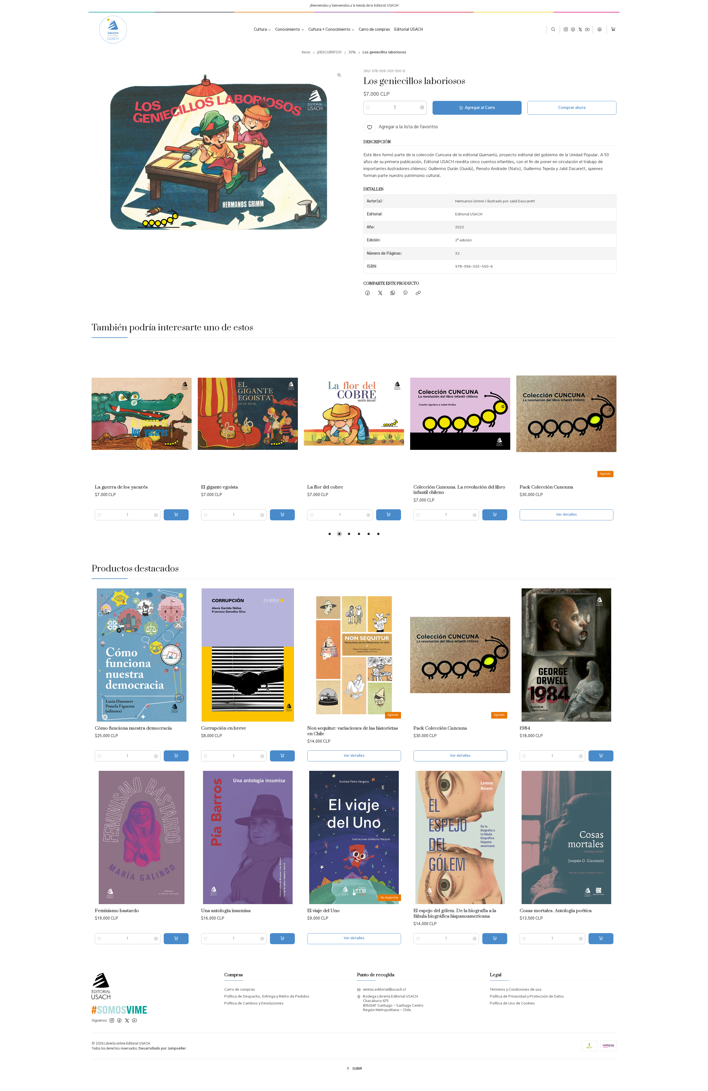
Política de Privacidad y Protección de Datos (527, 996)
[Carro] (613, 30)
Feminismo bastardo (117, 911)
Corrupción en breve (223, 728)
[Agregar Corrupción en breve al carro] (282, 755)
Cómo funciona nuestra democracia (133, 728)
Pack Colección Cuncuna (546, 487)
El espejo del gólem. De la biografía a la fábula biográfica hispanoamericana (454, 913)
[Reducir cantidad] (368, 107)
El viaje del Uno (323, 911)
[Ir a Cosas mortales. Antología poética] (566, 837)
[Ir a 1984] (566, 655)
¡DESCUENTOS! (329, 52)
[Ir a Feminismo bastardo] (142, 837)
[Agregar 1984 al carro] (601, 755)
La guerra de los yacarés (121, 487)
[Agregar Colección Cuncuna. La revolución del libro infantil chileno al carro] (494, 514)
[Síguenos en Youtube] (587, 29)
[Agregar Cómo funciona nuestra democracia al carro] (176, 755)
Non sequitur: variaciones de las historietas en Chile (352, 731)
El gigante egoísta (219, 487)
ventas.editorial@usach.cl (384, 989)
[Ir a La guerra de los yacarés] (142, 414)
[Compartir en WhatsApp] (392, 293)
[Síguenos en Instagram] (565, 29)
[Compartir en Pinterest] (405, 293)
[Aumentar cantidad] (422, 107)
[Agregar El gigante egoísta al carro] (282, 514)
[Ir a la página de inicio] (109, 29)
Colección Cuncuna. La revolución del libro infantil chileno (459, 490)
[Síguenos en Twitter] (580, 29)
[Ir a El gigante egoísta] (248, 414)
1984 (525, 728)
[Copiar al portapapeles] (418, 293)
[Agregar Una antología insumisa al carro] (282, 938)
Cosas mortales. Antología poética (556, 911)
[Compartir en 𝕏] (380, 293)
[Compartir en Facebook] (367, 293)
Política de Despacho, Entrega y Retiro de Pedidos (266, 996)
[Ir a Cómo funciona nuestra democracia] (142, 655)
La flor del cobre (325, 487)
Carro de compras (239, 989)
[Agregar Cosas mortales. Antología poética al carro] (601, 938)
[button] (329, 534)
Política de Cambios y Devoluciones (253, 1003)
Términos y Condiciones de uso (516, 989)
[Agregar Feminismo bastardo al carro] (176, 938)
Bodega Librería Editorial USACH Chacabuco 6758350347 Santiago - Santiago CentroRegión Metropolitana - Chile (393, 1003)
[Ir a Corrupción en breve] (248, 655)
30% (352, 52)
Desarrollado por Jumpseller (162, 1048)
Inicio (306, 52)
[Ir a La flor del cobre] (354, 414)
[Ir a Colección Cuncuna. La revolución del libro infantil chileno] (460, 414)
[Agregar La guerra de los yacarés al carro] (176, 514)
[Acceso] (599, 29)
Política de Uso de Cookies (512, 1003)
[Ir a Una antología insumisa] (248, 837)
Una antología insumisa (226, 911)
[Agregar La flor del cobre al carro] (388, 514)
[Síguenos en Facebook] (573, 29)
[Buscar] (553, 29)
